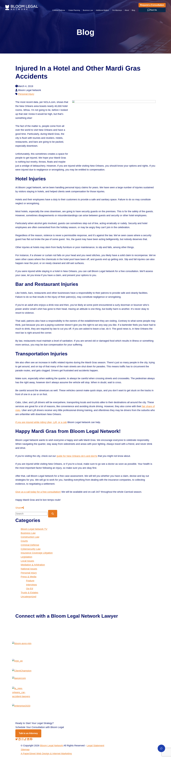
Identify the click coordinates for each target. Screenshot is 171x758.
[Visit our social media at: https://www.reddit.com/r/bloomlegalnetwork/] (20, 739)
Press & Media (28, 576)
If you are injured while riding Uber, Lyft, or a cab (41, 422)
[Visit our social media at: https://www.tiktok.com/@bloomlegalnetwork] (25, 739)
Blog (133, 10)
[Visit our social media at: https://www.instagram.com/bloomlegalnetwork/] (23, 739)
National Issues (29, 568)
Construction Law (30, 537)
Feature (30, 580)
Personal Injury (26, 94)
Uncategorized (28, 596)
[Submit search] (52, 513)
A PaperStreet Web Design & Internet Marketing (46, 753)
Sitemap (25, 749)
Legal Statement (95, 745)
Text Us (153, 10)
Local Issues (27, 561)
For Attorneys (117, 10)
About (127, 10)
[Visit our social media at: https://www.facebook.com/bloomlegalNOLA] (31, 739)
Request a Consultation (152, 5)
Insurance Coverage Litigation (37, 553)
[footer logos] (85, 650)
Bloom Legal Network (51, 745)
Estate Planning (74, 10)
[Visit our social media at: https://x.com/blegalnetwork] (16, 739)
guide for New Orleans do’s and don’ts (77, 456)
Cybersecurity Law (30, 549)
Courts (24, 541)
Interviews (31, 584)
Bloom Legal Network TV (34, 529)
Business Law (88, 10)
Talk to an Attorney (28, 733)
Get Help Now (26, 627)
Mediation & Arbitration (33, 564)
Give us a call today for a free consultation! (38, 492)
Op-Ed (29, 588)
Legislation (26, 557)
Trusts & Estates (29, 592)
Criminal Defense (58, 10)
